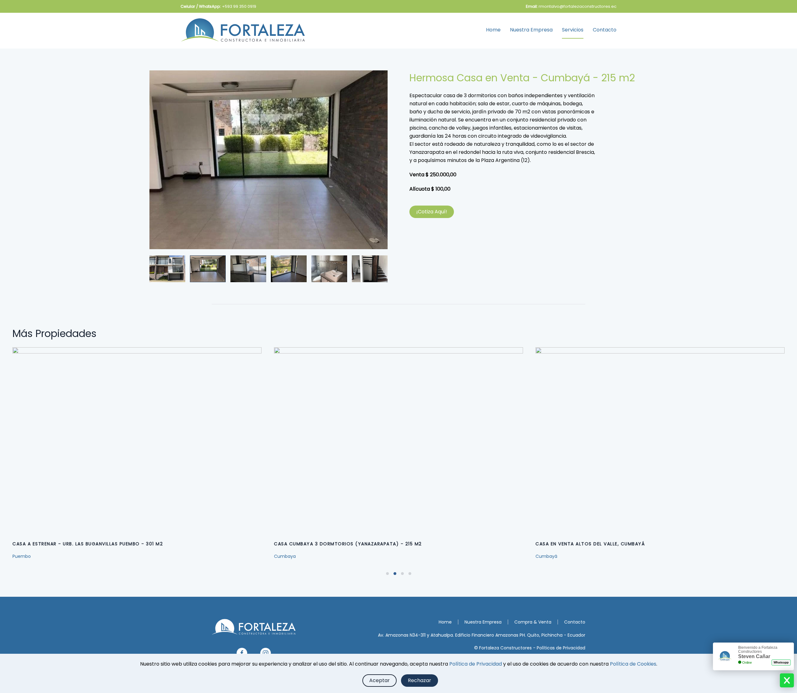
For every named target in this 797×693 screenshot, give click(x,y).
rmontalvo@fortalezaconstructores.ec (577, 6)
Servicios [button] (572, 29)
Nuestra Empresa (531, 29)
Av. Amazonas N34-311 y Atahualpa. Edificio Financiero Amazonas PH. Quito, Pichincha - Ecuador (481, 635)
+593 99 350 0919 (239, 6)
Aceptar (379, 680)
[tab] (167, 268)
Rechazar (419, 680)
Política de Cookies (633, 663)
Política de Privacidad (475, 663)
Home (493, 29)
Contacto (604, 29)
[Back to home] (243, 29)
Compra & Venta (532, 622)
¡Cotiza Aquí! (431, 211)
